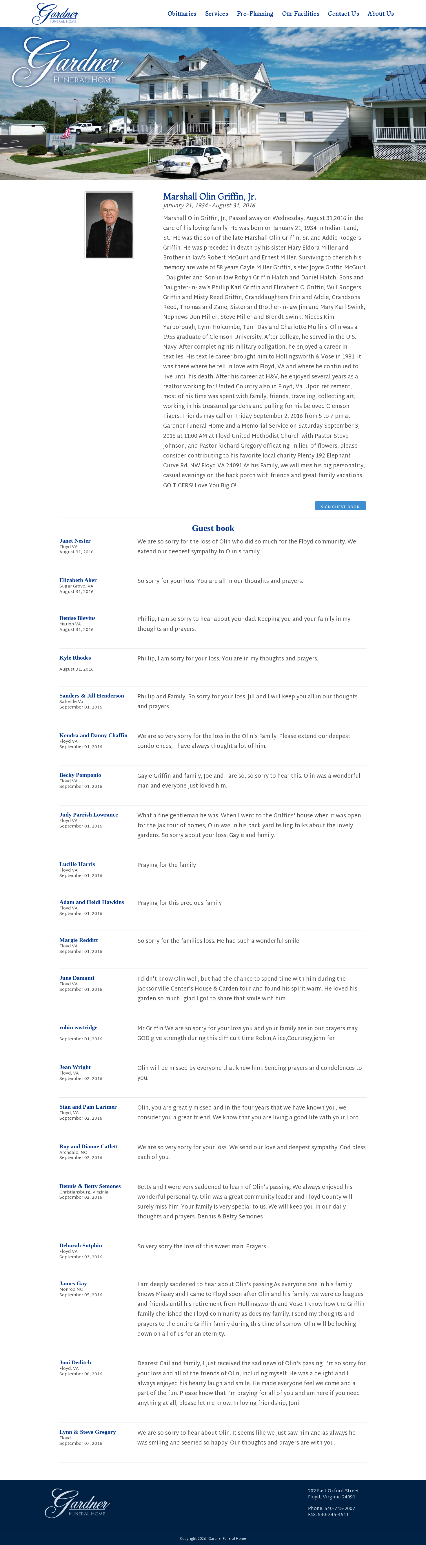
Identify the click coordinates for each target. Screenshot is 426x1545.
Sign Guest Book (340, 507)
